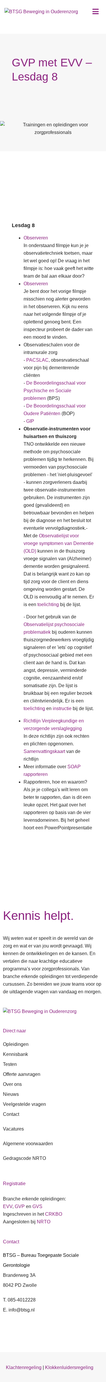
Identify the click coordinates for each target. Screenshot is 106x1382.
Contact (11, 1114)
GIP (30, 421)
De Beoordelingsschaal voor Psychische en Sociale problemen (55, 390)
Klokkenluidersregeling (69, 1367)
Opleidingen (16, 1044)
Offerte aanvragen (21, 1074)
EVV (7, 1206)
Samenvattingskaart (44, 751)
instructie (62, 708)
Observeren (36, 237)
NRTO (43, 1221)
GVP (20, 1206)
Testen (10, 1064)
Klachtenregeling (24, 1367)
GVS (37, 1206)
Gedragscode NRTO (24, 1158)
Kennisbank (15, 1054)
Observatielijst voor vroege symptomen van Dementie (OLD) (59, 543)
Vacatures (13, 1128)
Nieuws (11, 1094)
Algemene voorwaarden (28, 1143)
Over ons (12, 1084)
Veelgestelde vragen (24, 1104)
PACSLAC (37, 360)
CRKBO (53, 1214)
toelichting (48, 604)
